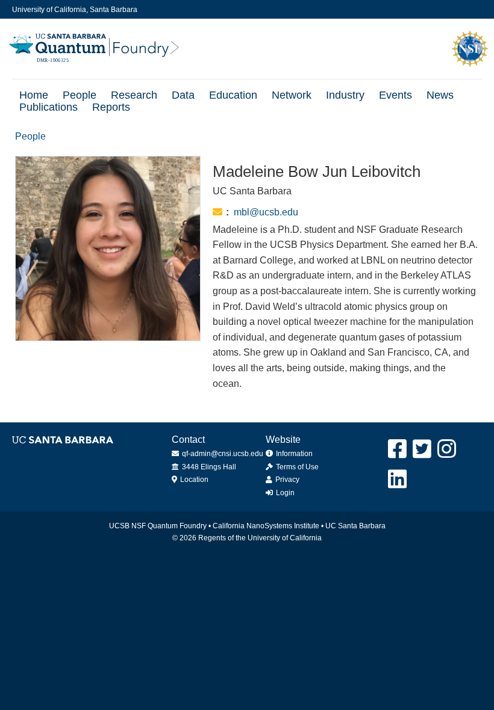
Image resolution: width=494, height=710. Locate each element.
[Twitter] (423, 449)
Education (233, 95)
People (79, 95)
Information (293, 453)
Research (134, 95)
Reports (111, 107)
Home (33, 95)
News (440, 95)
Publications (48, 107)
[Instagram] (447, 449)
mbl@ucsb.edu (266, 212)
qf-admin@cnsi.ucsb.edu (221, 453)
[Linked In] (398, 479)
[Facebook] (398, 449)
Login (284, 493)
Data (183, 95)
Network (291, 95)
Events (395, 95)
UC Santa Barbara (355, 526)
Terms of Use (296, 467)
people (30, 136)
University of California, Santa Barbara (74, 9)
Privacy (286, 479)
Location (193, 479)
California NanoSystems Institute (266, 526)
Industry (345, 95)
